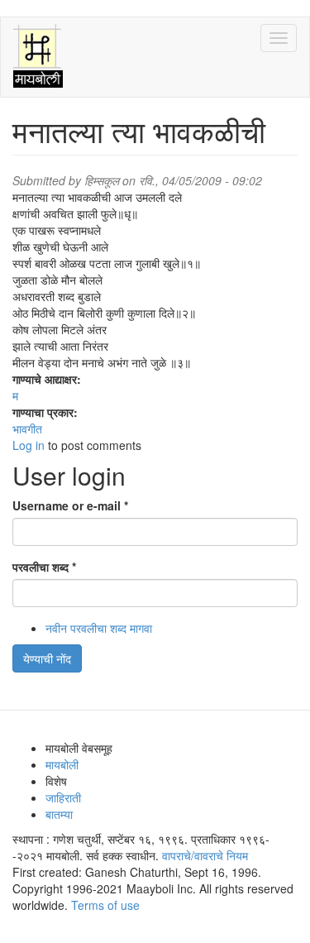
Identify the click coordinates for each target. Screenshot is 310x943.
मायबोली (62, 764)
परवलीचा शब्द (44, 566)
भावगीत (27, 428)
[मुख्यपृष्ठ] (38, 57)
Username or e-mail (70, 505)
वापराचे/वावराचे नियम (205, 855)
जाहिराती (63, 797)
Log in (28, 445)
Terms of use (105, 905)
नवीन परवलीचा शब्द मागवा (98, 628)
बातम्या (59, 814)
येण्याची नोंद (47, 658)
